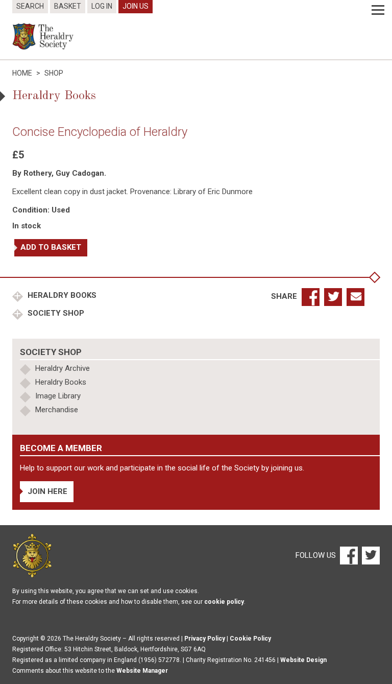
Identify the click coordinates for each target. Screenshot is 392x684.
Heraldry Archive (62, 368)
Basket (67, 6)
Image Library (58, 395)
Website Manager (142, 670)
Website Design (303, 660)
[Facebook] (348, 555)
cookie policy (224, 601)
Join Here (47, 491)
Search (30, 6)
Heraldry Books (61, 295)
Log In (101, 6)
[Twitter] (369, 555)
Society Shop (55, 313)
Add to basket (50, 247)
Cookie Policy (250, 638)
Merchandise (56, 409)
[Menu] (378, 10)
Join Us (135, 6)
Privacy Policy (204, 638)
